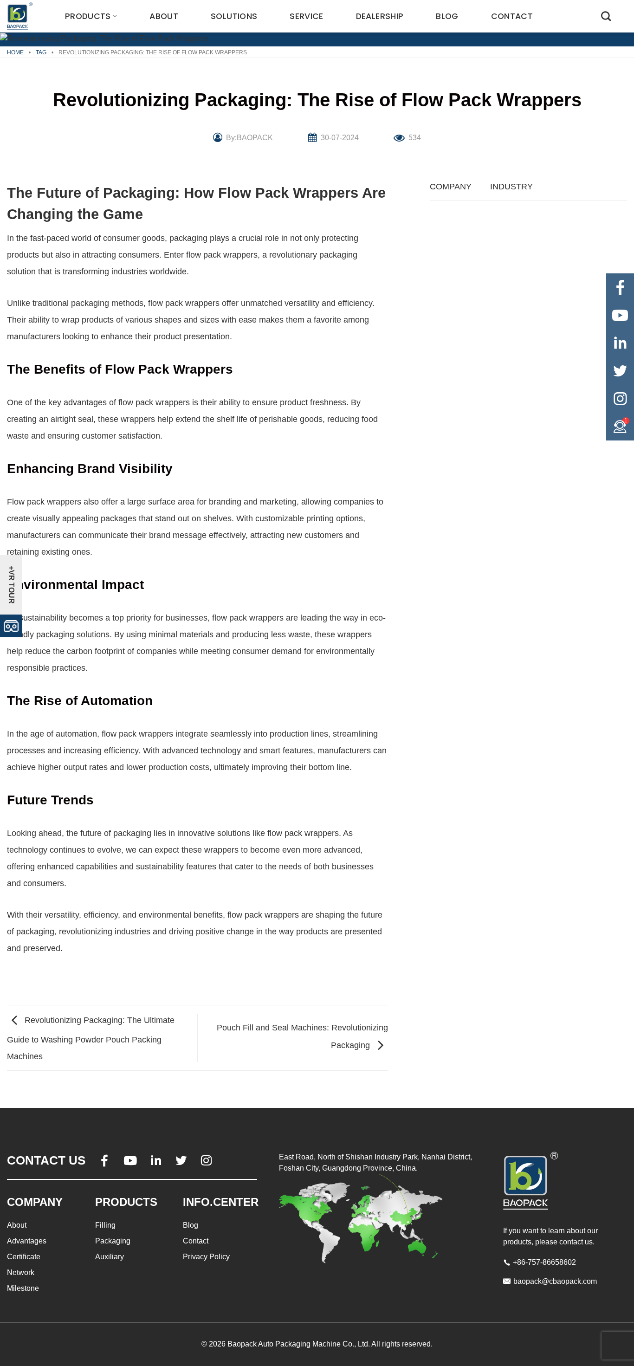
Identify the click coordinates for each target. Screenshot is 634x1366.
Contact (512, 16)
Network (20, 1272)
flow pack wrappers (222, 254)
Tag (41, 52)
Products (88, 16)
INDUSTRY (511, 186)
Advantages (26, 1241)
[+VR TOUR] (11, 625)
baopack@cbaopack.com (555, 1281)
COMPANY (451, 186)
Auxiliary (109, 1257)
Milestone (23, 1288)
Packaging (112, 1241)
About (163, 16)
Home (15, 52)
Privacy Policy (206, 1257)
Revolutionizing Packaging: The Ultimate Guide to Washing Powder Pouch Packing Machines (91, 1038)
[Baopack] (21, 16)
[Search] (606, 16)
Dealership (380, 16)
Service (306, 16)
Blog (447, 16)
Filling (105, 1225)
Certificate (23, 1257)
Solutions (234, 16)
